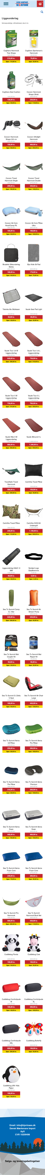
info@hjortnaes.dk (26, 1125)
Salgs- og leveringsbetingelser (22, 1161)
